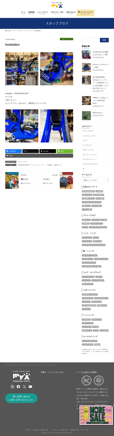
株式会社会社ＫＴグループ (78, 430)
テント (85, 227)
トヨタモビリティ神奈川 (58, 430)
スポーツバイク (66, 39)
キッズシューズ (87, 259)
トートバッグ (87, 237)
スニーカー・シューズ (89, 255)
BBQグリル (86, 206)
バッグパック (87, 241)
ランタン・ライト (96, 223)
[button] (21, 398)
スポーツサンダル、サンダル (91, 266)
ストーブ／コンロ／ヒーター (91, 202)
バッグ (96, 237)
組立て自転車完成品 (89, 305)
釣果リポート (87, 330)
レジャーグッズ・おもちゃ (98, 227)
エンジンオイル (87, 344)
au (83, 168)
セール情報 (100, 198)
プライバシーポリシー (33, 365)
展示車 (97, 344)
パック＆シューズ (89, 136)
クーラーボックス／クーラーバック (93, 245)
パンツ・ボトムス (98, 280)
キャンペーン (87, 195)
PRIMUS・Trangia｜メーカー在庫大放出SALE (101, 100)
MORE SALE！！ (99, 113)
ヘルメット (86, 302)
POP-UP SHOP (98, 195)
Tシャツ (99, 277)
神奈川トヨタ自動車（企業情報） (36, 430)
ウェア (85, 140)
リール (96, 330)
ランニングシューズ (89, 262)
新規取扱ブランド (88, 198)
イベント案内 (87, 209)
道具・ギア (86, 220)
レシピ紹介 (104, 330)
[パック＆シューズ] (66, 180)
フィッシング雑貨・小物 (90, 327)
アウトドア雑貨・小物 (99, 220)
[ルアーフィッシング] (12, 180)
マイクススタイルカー (90, 164)
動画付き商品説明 (88, 191)
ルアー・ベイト (87, 323)
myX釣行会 (86, 319)
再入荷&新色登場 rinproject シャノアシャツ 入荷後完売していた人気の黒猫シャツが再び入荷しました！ (101, 82)
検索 (104, 40)
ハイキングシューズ (101, 259)
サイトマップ (49, 365)
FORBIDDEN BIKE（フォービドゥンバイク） (31, 165)
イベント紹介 (97, 206)
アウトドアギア (88, 131)
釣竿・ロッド (97, 319)
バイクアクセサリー (101, 298)
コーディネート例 (88, 277)
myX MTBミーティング (90, 294)
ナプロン (46, 179)
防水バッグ (97, 241)
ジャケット (86, 280)
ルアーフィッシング (90, 154)
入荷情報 (49, 165)
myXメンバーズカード (14, 365)
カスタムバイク (87, 298)
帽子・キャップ (87, 284)
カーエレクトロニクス (89, 341)
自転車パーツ (58, 165)
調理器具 (85, 223)
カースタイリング (89, 159)
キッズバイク (97, 302)
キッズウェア (87, 145)
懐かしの (24, 179)
